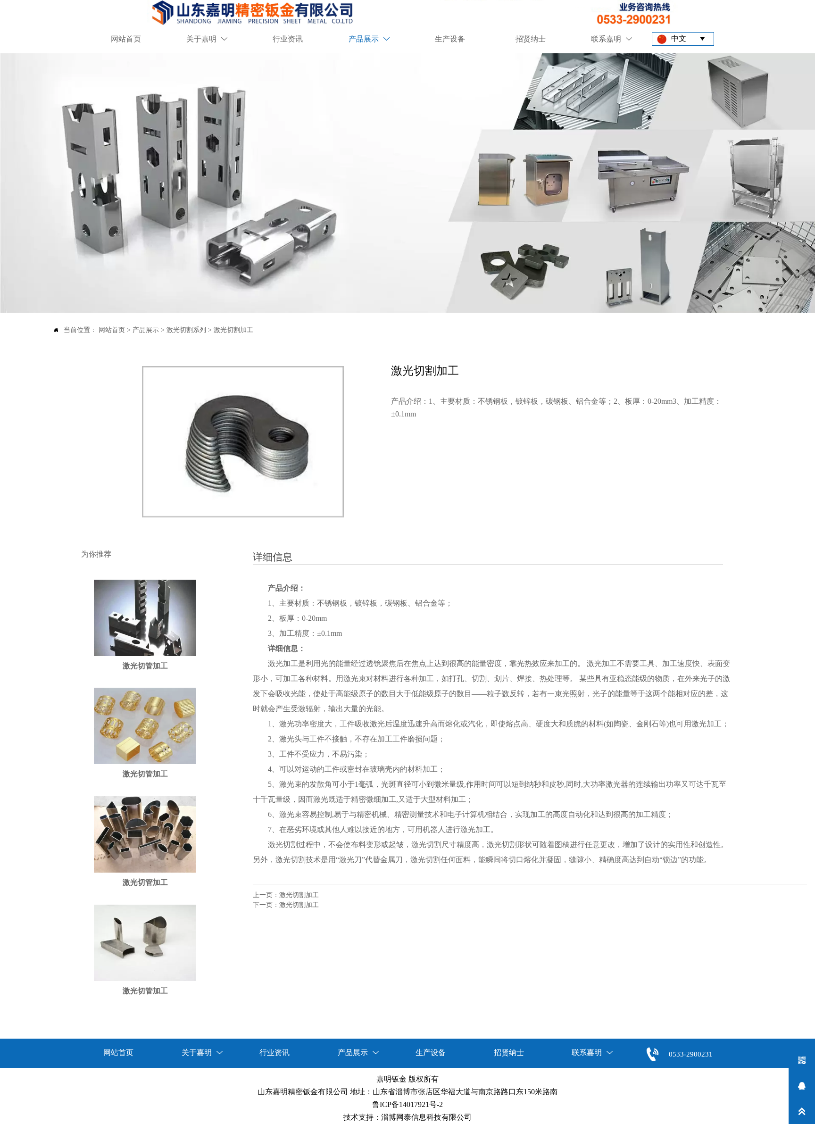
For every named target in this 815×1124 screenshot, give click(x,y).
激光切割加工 (233, 329)
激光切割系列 (186, 329)
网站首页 (112, 329)
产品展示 (146, 329)
